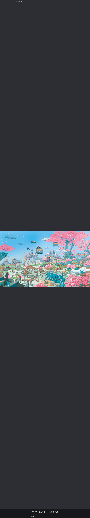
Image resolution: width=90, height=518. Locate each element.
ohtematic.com (19, 1)
